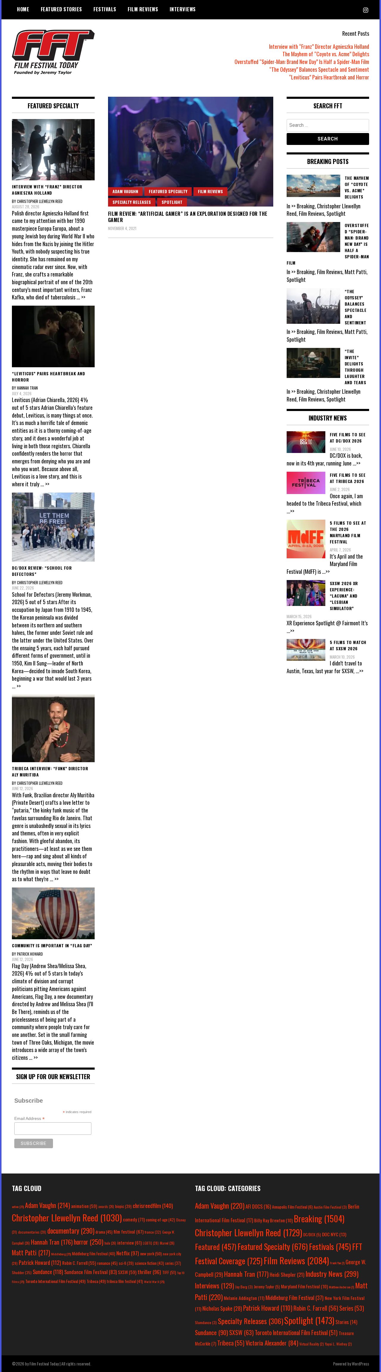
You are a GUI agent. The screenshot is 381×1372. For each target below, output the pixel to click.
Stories (346, 1322)
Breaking (319, 1218)
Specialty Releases (132, 202)
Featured (215, 1246)
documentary (70, 1231)
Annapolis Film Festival (292, 1207)
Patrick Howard (40, 1262)
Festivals (104, 9)
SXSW (127, 1272)
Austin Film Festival (330, 1207)
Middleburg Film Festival (93, 1254)
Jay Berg (244, 1287)
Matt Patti (31, 1252)
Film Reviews (143, 9)
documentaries (32, 1232)
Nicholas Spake (222, 1308)
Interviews (183, 9)
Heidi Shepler (287, 1274)
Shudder (22, 1272)
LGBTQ (151, 1243)
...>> (356, 463)
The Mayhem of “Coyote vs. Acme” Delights (325, 54)
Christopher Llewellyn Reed (67, 1217)
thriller (149, 1272)
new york (151, 1253)
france (153, 1232)
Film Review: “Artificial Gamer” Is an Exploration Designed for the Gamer (188, 217)
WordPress (360, 1363)
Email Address (29, 1118)
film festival (128, 1231)
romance (107, 1263)
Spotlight (172, 202)
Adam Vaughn (125, 191)
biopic (123, 1206)
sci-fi (126, 1263)
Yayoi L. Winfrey (338, 1343)
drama (104, 1232)
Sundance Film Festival (90, 1272)
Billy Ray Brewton (273, 1220)
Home (23, 9)
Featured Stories (61, 9)
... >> (80, 297)
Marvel (167, 1243)
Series (351, 1308)
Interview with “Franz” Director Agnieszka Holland (319, 46)
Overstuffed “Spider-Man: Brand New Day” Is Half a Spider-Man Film (302, 61)
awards (106, 1206)
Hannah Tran (52, 1241)
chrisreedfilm (153, 1205)
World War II (154, 1281)
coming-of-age (160, 1220)
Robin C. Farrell (79, 1263)
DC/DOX (312, 1234)
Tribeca (96, 1281)
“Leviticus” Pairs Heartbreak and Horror (329, 77)
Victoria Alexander (272, 1342)
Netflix (127, 1253)
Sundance (48, 1272)
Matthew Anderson (341, 1287)
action (18, 1206)
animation (84, 1206)
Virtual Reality (311, 1343)
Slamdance (206, 1322)
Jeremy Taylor (267, 1287)
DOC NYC (334, 1234)
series (173, 1263)
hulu (110, 1243)
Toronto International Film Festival (55, 1281)
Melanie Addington (244, 1298)
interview (129, 1242)
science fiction (149, 1263)
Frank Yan (337, 1262)
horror (88, 1241)
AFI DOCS (258, 1206)
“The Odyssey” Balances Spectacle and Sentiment (319, 69)
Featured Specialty (168, 191)
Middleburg (61, 1253)
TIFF (169, 1272)
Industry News (331, 1273)
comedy (134, 1219)
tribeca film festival (125, 1281)
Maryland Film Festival (304, 1286)
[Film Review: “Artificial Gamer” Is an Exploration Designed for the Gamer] (190, 152)
